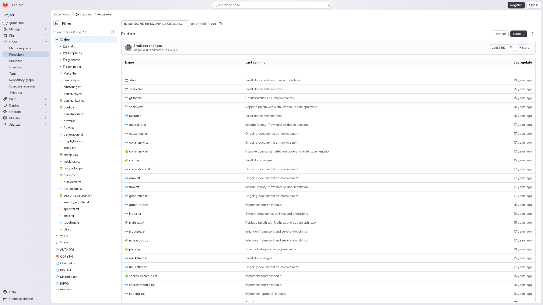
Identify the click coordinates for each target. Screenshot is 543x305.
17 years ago (523, 124)
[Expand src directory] (56, 242)
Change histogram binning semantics (271, 249)
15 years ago (523, 89)
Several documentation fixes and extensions (276, 213)
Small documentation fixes (263, 89)
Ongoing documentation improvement (271, 133)
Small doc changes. (148, 45)
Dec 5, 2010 (171, 49)
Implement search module (263, 205)
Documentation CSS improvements (269, 98)
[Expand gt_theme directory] (60, 59)
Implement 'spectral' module (265, 293)
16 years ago (523, 80)
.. (125, 71)
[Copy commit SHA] (511, 47)
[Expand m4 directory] (56, 236)
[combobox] (85, 32)
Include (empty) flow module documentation (276, 124)
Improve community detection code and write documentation (287, 151)
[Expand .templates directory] (60, 53)
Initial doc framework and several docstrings (276, 231)
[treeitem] (85, 39)
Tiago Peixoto (142, 49)
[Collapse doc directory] (56, 39)
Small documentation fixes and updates (273, 80)
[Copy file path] (220, 23)
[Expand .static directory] (60, 46)
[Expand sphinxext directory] (60, 66)
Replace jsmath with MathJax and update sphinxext (281, 107)
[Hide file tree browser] (56, 23)
